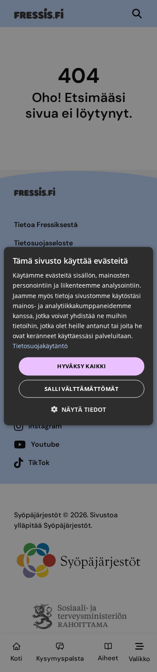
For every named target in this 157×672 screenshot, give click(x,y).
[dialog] (78, 336)
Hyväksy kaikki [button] (81, 366)
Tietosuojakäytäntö (40, 346)
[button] (78, 409)
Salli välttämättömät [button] (81, 388)
